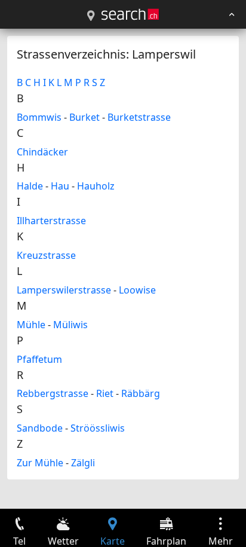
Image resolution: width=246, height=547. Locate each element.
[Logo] (130, 14)
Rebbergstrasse (52, 393)
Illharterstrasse (51, 220)
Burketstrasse (139, 117)
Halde (30, 185)
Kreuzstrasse (46, 255)
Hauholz (96, 185)
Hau (60, 185)
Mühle (31, 324)
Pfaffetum (39, 359)
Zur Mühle (40, 462)
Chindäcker (42, 151)
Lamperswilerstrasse (64, 290)
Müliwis (70, 324)
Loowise (137, 290)
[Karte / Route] (90, 16)
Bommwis (39, 117)
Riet (104, 393)
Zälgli (83, 462)
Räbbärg (140, 393)
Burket (84, 117)
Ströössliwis (97, 428)
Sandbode (40, 428)
